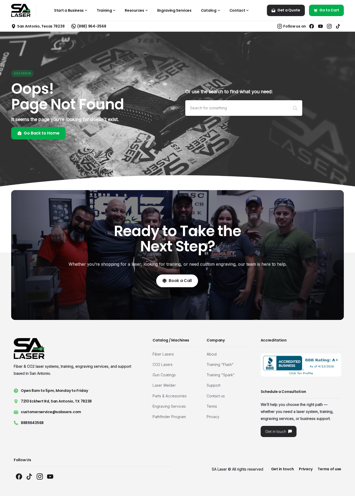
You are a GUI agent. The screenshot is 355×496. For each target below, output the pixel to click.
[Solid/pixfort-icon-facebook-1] (19, 476)
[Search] (295, 108)
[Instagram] (329, 26)
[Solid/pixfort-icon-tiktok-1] (29, 476)
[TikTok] (338, 26)
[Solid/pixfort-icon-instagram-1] (40, 476)
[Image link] (301, 365)
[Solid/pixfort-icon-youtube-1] (50, 476)
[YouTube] (320, 26)
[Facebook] (311, 26)
